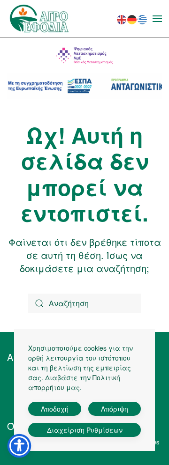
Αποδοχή (55, 408)
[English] (122, 18)
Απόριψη (114, 408)
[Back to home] (39, 18)
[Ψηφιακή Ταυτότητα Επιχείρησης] (84, 55)
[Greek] (143, 18)
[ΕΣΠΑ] (84, 86)
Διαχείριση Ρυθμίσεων (85, 430)
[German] (132, 18)
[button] (157, 18)
